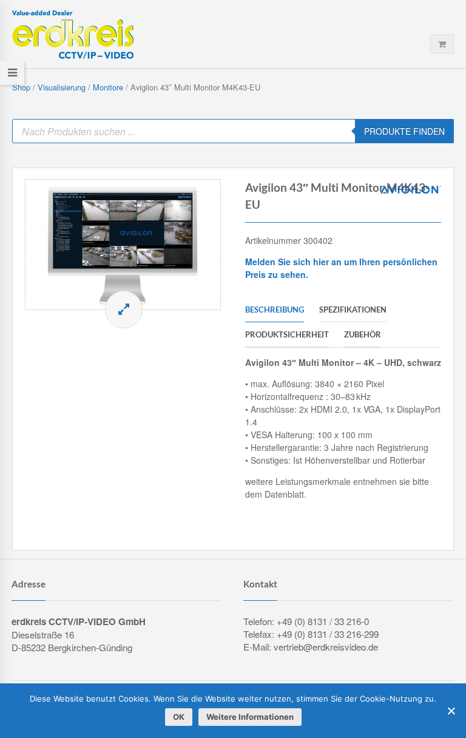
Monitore (108, 87)
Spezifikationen (353, 309)
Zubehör (362, 334)
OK (178, 717)
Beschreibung (274, 309)
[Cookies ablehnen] (451, 711)
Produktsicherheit (287, 334)
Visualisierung (62, 87)
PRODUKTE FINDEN (404, 131)
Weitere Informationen (250, 717)
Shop (21, 87)
